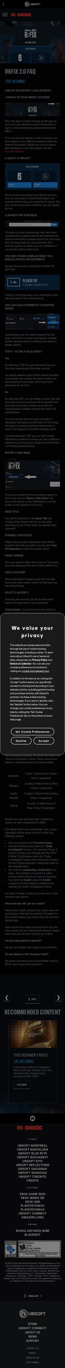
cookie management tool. (35, 670)
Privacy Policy (39, 659)
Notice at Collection (21, 663)
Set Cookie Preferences (33, 731)
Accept (43, 740)
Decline (21, 740)
